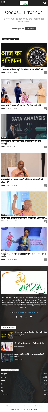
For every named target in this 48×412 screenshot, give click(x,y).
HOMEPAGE (30, 29)
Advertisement (27, 406)
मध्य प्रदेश (4, 137)
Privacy (18, 406)
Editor (3, 72)
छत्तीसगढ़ (3, 250)
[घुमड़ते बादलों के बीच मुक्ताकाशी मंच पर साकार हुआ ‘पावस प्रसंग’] (24, 239)
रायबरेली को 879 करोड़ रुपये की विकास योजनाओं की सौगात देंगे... (22, 181)
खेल (2, 388)
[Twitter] (26, 317)
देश (2, 384)
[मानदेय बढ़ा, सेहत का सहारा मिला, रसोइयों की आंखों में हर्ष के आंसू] (24, 203)
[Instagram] (21, 317)
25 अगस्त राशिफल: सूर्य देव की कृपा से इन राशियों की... (22, 69)
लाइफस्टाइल (4, 395)
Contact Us (38, 406)
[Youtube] (31, 317)
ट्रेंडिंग (3, 102)
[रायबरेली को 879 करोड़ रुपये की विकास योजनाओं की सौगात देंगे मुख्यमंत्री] (24, 165)
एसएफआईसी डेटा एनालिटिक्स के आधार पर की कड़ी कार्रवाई (21, 142)
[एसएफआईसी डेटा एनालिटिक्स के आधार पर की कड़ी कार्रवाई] (24, 126)
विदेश (2, 391)
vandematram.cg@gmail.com (28, 312)
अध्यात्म (3, 66)
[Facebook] (17, 317)
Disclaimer (9, 406)
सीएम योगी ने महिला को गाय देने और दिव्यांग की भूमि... (21, 105)
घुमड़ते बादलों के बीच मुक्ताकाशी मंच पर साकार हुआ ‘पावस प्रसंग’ (23, 255)
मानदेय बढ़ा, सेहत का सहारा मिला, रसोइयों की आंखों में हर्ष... (24, 217)
